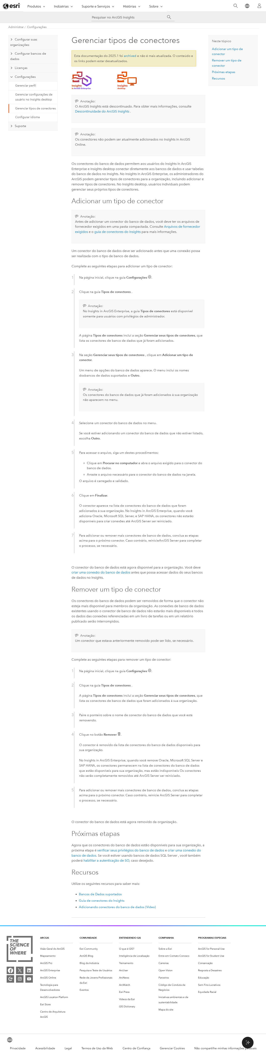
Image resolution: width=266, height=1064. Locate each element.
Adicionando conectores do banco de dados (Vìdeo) (117, 907)
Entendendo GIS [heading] (130, 937)
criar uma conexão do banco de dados (100, 572)
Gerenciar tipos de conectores (35, 108)
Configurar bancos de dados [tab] (28, 56)
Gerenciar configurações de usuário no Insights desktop (33, 97)
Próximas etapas (223, 72)
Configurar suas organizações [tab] (23, 42)
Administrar (16, 27)
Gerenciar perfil (25, 85)
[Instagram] (19, 979)
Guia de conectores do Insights (101, 901)
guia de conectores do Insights (117, 232)
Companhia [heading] (166, 937)
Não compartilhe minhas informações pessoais (225, 1048)
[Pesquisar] (235, 6)
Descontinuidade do (102, 111)
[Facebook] (10, 970)
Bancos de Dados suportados (100, 894)
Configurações (37, 27)
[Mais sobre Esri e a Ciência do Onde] (20, 950)
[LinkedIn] (29, 970)
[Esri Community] (10, 979)
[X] (19, 970)
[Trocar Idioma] (247, 6)
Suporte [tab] (20, 126)
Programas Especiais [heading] (212, 937)
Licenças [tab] (21, 68)
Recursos (218, 78)
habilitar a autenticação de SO (106, 860)
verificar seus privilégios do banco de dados (130, 850)
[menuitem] (56, 949)
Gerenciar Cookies (172, 1048)
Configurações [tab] (25, 77)
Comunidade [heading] (88, 937)
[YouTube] (29, 979)
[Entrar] (259, 6)
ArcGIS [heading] (44, 937)
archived (130, 56)
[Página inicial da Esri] (11, 6)
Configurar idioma (27, 117)
